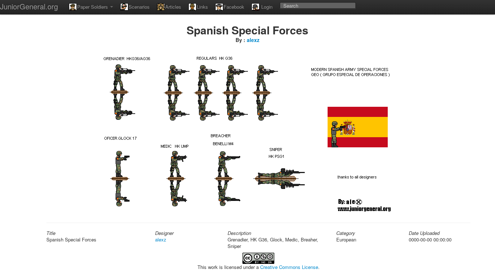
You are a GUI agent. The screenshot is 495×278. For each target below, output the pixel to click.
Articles (173, 6)
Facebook (234, 6)
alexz (253, 39)
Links (202, 6)
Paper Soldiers (93, 6)
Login (266, 6)
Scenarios (139, 6)
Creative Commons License (289, 267)
